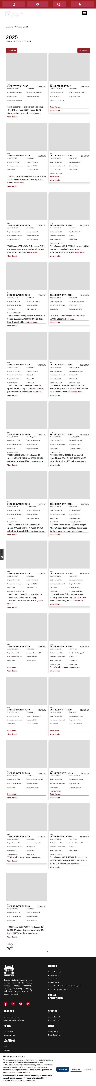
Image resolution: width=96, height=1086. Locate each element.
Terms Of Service (54, 1035)
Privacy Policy (53, 1031)
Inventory (9, 27)
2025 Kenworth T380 (18, 365)
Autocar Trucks (53, 975)
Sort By (83, 50)
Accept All (63, 1069)
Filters (12, 50)
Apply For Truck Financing (58, 989)
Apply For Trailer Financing (14, 1020)
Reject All (76, 1069)
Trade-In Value (53, 982)
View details (12, 117)
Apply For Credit (10, 1035)
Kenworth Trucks (54, 972)
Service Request (54, 1017)
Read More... (35, 113)
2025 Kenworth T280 (18, 156)
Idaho (6, 1046)
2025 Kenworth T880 (18, 225)
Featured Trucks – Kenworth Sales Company (64, 986)
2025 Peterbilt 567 (17, 86)
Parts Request (9, 1031)
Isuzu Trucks (52, 979)
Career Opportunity (55, 996)
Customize (88, 1069)
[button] (13, 4)
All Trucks (18, 27)
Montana (7, 1050)
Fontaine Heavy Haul (11, 1017)
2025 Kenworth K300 (61, 773)
